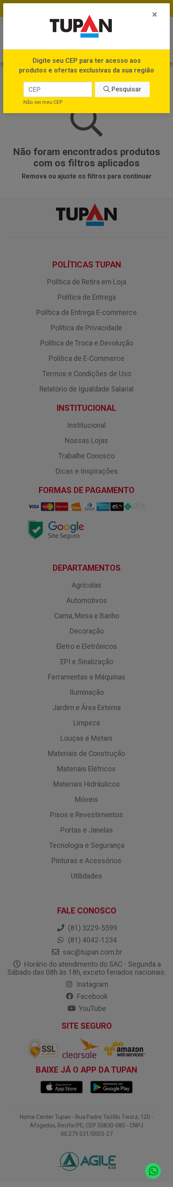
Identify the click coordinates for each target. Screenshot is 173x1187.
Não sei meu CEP (42, 102)
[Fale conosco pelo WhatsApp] (153, 1171)
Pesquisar (125, 89)
